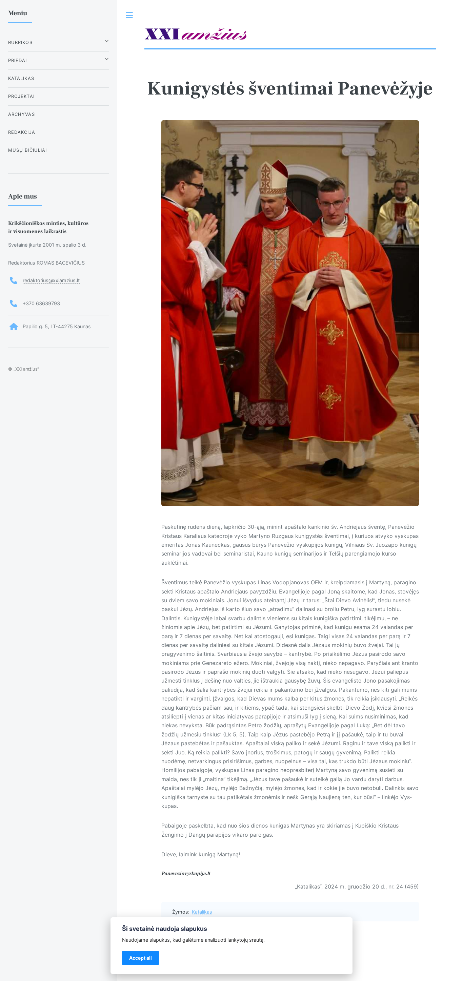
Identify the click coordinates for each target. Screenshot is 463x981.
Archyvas (21, 114)
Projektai (21, 96)
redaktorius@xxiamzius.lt (51, 280)
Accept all (140, 958)
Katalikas (202, 912)
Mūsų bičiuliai (27, 150)
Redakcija (21, 132)
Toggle (129, 15)
